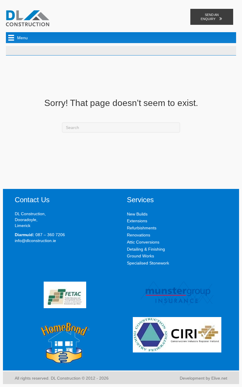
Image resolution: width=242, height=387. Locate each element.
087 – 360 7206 (50, 234)
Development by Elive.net (203, 378)
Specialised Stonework (148, 263)
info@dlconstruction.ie (35, 240)
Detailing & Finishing (146, 249)
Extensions (137, 220)
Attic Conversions (143, 242)
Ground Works (140, 256)
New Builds (137, 214)
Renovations (138, 235)
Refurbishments (141, 228)
